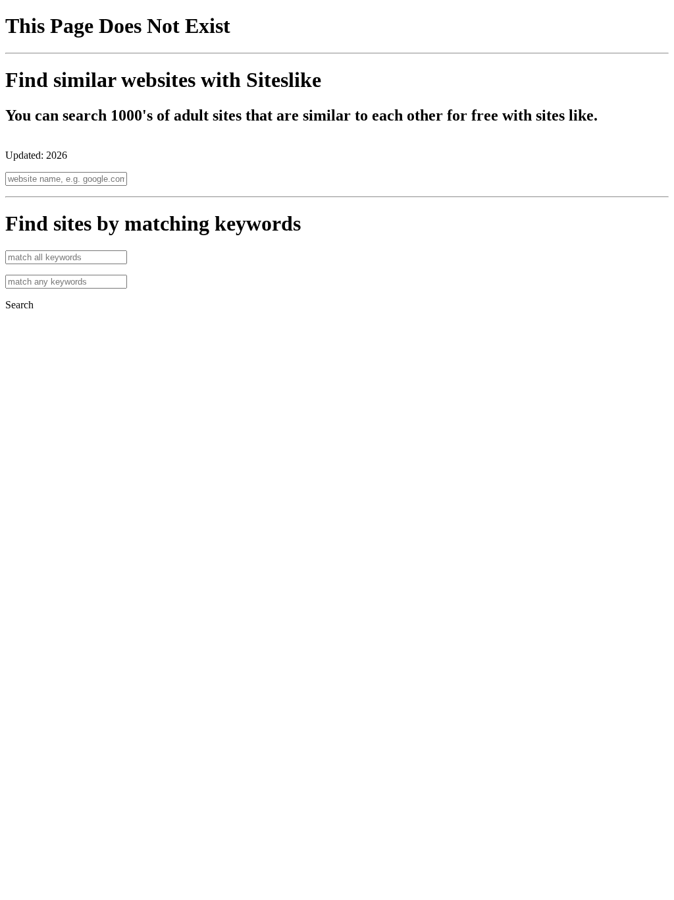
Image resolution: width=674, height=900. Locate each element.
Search (19, 304)
